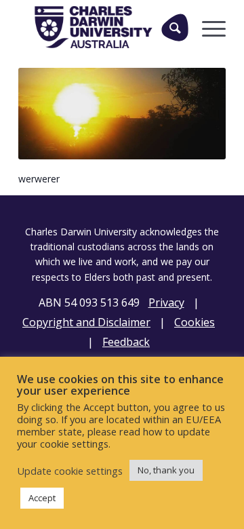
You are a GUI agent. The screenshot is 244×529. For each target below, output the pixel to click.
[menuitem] (169, 27)
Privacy (166, 302)
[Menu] (207, 27)
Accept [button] (42, 498)
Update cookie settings (70, 471)
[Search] (174, 27)
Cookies (194, 322)
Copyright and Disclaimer (86, 322)
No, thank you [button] (166, 470)
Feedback (126, 341)
